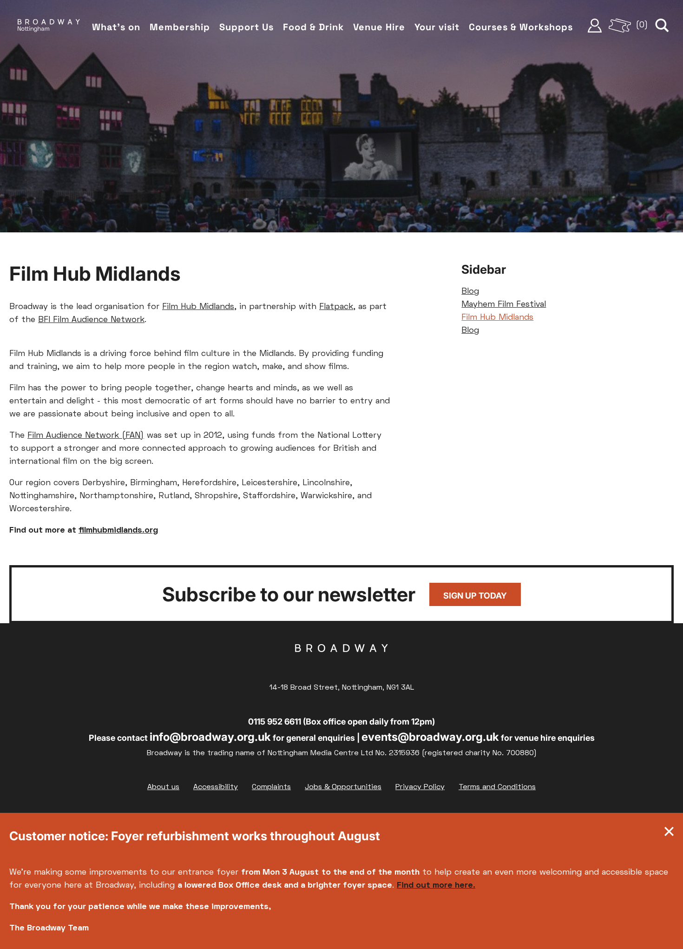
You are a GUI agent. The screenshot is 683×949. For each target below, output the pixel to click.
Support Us (246, 27)
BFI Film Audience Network (91, 320)
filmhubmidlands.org (118, 530)
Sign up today (475, 595)
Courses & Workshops (521, 27)
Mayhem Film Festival (503, 305)
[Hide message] (669, 834)
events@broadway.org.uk (430, 737)
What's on (116, 27)
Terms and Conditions (497, 787)
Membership (180, 27)
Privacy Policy (420, 787)
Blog (470, 292)
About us (163, 787)
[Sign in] (595, 26)
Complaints (271, 787)
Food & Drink (313, 27)
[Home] (49, 25)
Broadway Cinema (341, 662)
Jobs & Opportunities (343, 787)
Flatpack (336, 307)
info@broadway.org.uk (210, 737)
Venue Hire (379, 27)
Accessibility (215, 787)
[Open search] (662, 26)
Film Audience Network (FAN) (85, 436)
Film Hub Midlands (198, 307)
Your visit (437, 27)
